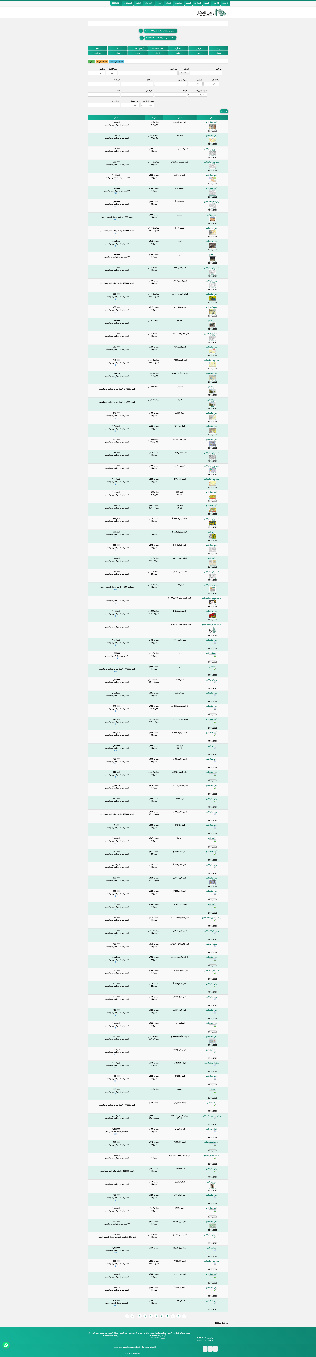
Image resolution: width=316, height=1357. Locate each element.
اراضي (198, 48)
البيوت (188, 3)
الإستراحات (149, 3)
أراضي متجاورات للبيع (212, 1155)
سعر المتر (149, 91)
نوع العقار (102, 69)
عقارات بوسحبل (152, 61)
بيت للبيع (212, 666)
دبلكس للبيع (211, 1182)
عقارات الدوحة (123, 61)
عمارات (218, 53)
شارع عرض (182, 80)
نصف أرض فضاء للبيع (211, 334)
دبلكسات (158, 53)
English (116, 3)
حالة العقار (215, 80)
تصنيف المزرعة (201, 91)
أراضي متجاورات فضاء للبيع (212, 598)
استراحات (97, 53)
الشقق (206, 3)
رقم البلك (150, 80)
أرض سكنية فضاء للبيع (212, 202)
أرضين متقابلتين (138, 48)
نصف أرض (178, 48)
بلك (117, 48)
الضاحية (138, 3)
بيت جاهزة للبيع (211, 653)
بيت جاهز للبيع (212, 215)
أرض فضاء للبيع (211, 122)
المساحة (117, 80)
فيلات (178, 53)
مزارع (118, 53)
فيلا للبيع (212, 254)
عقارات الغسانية (109, 61)
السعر (118, 91)
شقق (97, 48)
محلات (138, 53)
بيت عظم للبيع (212, 1102)
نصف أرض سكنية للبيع (212, 149)
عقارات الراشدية (181, 61)
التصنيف (200, 80)
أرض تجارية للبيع (212, 228)
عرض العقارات (148, 101)
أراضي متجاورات (158, 48)
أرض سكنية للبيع (212, 135)
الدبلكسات (179, 3)
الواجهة (184, 91)
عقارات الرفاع (137, 61)
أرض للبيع (211, 532)
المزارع (159, 3)
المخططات (128, 3)
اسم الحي (174, 69)
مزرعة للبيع (211, 320)
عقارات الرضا (166, 61)
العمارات (197, 3)
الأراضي (216, 3)
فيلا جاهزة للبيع (211, 1129)
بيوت (198, 53)
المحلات (168, 3)
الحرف (186, 69)
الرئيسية (225, 3)
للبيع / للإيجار (112, 69)
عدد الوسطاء (134, 101)
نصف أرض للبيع (211, 307)
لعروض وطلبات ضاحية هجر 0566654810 (160, 31)
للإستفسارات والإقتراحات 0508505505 (160, 38)
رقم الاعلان (116, 101)
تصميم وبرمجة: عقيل (132, 1353)
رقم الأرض (218, 69)
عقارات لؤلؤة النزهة (92, 61)
